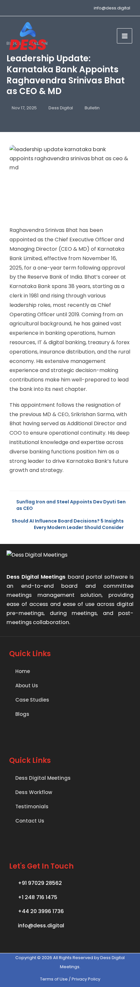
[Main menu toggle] (124, 35)
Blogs (22, 714)
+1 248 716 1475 (37, 897)
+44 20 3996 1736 (41, 911)
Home (22, 671)
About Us (26, 685)
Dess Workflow (33, 792)
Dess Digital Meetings (43, 778)
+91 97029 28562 (40, 883)
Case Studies (32, 699)
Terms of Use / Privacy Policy (70, 979)
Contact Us (29, 820)
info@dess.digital (112, 8)
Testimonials (32, 806)
